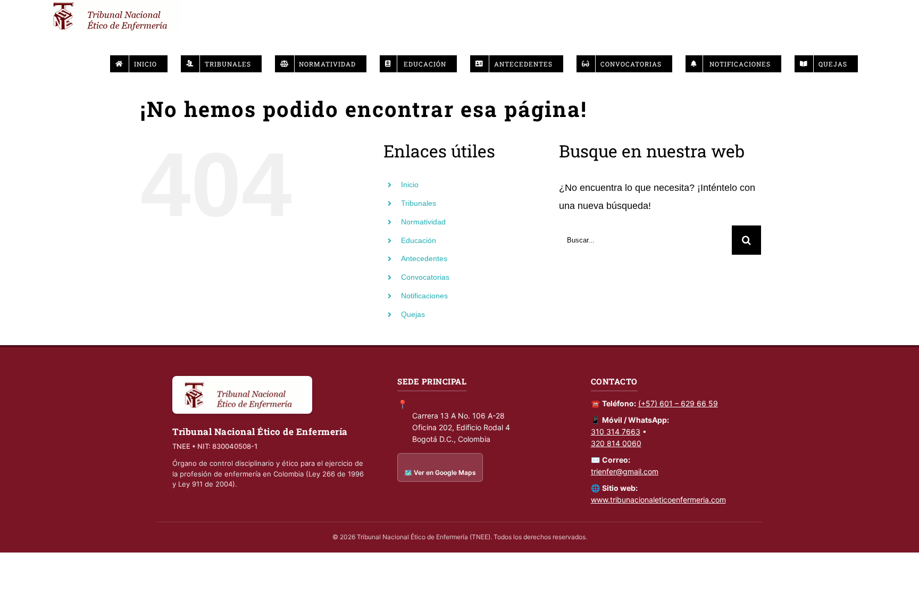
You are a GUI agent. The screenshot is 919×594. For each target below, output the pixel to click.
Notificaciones (424, 295)
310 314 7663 (615, 431)
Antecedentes (424, 258)
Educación (418, 240)
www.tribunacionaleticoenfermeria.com (658, 499)
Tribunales (418, 203)
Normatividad (423, 221)
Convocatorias (425, 277)
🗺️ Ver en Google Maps (440, 472)
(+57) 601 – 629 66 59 (678, 403)
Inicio (410, 184)
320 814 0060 (616, 443)
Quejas (413, 314)
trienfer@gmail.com (624, 471)
